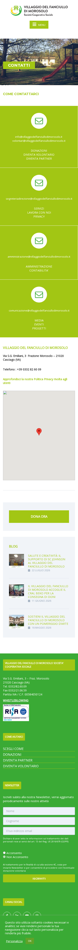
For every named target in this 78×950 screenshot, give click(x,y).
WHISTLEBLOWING (15, 700)
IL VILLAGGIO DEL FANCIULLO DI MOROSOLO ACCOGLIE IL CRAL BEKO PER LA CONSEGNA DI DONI (48, 591)
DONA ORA (39, 516)
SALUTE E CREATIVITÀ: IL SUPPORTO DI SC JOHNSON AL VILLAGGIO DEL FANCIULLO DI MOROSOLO (46, 561)
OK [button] (30, 941)
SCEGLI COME (13, 749)
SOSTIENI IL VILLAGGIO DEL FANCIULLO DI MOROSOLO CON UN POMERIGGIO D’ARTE (48, 620)
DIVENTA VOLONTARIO (21, 766)
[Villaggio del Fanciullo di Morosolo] (39, 10)
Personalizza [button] (14, 941)
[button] (39, 432)
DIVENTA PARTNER (17, 760)
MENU (41, 25)
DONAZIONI (12, 754)
